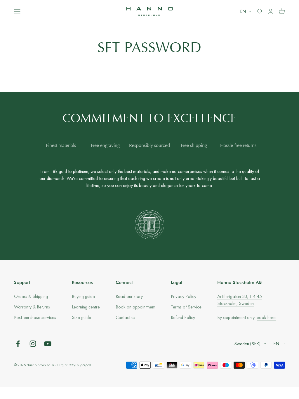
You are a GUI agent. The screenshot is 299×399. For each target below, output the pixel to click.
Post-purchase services (35, 317)
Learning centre (86, 307)
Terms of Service (186, 307)
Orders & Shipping (31, 296)
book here (266, 317)
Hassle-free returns (238, 145)
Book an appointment (135, 307)
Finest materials (61, 145)
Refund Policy (183, 317)
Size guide (81, 317)
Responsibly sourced (149, 145)
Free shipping (194, 145)
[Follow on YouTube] (48, 344)
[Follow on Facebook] (18, 344)
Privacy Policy (183, 296)
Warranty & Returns (32, 307)
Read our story (129, 296)
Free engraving (105, 145)
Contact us (125, 317)
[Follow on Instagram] (33, 344)
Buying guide (83, 296)
